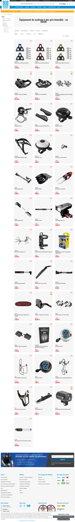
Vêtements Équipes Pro (7, 20)
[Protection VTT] (43, 398)
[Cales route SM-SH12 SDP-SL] (23, 52)
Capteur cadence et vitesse (42, 315)
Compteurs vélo (6, 26)
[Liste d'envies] (70, 4)
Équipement (5, 25)
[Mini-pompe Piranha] (23, 272)
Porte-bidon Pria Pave (20, 409)
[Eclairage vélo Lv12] (64, 209)
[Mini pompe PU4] (23, 209)
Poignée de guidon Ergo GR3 (42, 126)
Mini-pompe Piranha (20, 283)
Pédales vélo (5, 30)
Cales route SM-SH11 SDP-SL (62, 63)
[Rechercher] (53, 3)
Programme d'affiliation (25, 484)
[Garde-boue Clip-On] (64, 177)
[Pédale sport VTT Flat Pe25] (64, 303)
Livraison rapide (14, 0)
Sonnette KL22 (59, 346)
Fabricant (16, 33)
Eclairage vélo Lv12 (60, 220)
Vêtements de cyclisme (7, 18)
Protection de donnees (23, 520)
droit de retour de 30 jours (34, 0)
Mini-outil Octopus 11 (20, 252)
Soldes (3, 16)
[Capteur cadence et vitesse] (43, 303)
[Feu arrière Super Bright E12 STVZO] (23, 303)
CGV (20, 490)
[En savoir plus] (73, 11)
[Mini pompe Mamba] (64, 272)
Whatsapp (5, 509)
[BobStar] (62, 4)
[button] (11, 16)
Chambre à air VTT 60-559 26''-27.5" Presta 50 (41, 347)
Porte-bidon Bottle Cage (21, 157)
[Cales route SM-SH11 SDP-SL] (64, 52)
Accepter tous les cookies (63, 519)
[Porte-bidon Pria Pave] (23, 398)
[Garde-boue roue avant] (43, 272)
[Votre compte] (67, 4)
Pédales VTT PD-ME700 (40, 94)
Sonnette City (58, 126)
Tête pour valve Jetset (60, 157)
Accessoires (5, 23)
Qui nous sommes (24, 479)
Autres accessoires (6, 31)
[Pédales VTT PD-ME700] (43, 83)
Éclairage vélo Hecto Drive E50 (62, 409)
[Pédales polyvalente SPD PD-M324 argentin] (64, 83)
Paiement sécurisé (47, 0)
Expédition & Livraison (6, 481)
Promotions (28, 33)
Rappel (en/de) (6, 511)
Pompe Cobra (38, 220)
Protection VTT (38, 409)
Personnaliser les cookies (63, 514)
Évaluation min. (40, 33)
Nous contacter (4, 479)
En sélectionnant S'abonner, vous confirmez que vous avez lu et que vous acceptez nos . (62, 463)
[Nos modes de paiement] (65, 480)
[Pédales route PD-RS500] (23, 83)
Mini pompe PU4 (19, 220)
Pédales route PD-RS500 (21, 94)
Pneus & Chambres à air (7, 27)
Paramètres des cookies (25, 481)
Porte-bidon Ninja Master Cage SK (43, 252)
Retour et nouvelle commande (7, 486)
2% (20, 0)
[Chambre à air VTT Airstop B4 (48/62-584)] (64, 240)
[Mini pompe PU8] (23, 177)
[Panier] (72, 4)
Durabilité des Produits (6, 492)
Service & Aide (4, 477)
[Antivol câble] (43, 177)
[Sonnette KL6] (23, 115)
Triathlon (4, 21)
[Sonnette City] (64, 115)
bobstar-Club (41, 479)
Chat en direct (6, 505)
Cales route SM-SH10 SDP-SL (42, 63)
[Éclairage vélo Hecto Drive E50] (64, 398)
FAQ (2, 488)
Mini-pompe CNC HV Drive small (23, 440)
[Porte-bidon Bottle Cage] (23, 146)
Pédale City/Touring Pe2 (21, 346)
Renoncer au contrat (5, 497)
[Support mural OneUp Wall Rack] (64, 366)
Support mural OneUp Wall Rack (63, 377)
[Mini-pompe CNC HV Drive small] (23, 429)
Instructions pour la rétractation (8, 484)
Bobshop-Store (4, 490)
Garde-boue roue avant (41, 283)
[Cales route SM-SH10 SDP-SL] (43, 52)
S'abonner (62, 459)
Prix (34, 33)
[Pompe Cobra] (43, 209)
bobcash (40, 477)
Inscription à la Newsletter (6, 494)
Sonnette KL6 (18, 126)
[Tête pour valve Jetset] (64, 146)
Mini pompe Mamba (60, 283)
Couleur (22, 33)
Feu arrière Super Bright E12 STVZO (22, 315)
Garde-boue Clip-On (60, 189)
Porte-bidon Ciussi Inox (20, 377)
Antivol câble (38, 189)
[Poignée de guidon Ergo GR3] (43, 115)
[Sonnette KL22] (64, 335)
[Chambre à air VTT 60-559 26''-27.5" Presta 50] (43, 335)
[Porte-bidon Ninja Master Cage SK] (43, 240)
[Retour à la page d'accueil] (6, 4)
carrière (21, 492)
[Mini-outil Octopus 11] (23, 240)
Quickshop (23, 54)
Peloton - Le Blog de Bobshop (26, 477)
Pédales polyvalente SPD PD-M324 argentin (63, 95)
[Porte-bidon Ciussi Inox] (23, 366)
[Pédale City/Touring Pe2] (23, 335)
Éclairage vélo (6, 29)
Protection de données (24, 486)
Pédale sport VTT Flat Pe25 (62, 315)
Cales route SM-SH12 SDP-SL (22, 63)
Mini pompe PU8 (19, 189)
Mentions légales (23, 488)
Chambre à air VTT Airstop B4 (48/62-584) (62, 252)
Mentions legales (31, 520)
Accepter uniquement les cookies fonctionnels (64, 516)
